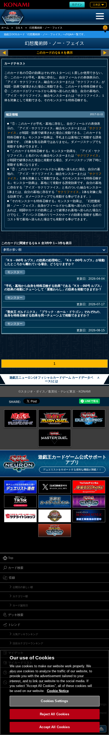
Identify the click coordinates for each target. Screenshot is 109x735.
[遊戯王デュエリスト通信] (20, 486)
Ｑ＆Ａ (19, 27)
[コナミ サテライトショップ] (20, 515)
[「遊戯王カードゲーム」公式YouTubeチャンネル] (88, 486)
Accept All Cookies (54, 727)
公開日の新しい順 (23, 587)
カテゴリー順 (20, 596)
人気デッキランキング (25, 634)
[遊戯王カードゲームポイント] (54, 501)
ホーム (5, 27)
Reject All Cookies (54, 714)
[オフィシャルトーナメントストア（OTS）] (54, 515)
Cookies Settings (54, 701)
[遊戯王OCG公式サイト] (20, 418)
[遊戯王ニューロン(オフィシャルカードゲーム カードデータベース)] (12, 16)
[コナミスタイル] (88, 515)
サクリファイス (87, 155)
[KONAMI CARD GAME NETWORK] (88, 501)
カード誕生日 (20, 605)
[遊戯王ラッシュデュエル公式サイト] (54, 418)
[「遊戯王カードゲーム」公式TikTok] (20, 501)
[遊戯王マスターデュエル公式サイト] (54, 438)
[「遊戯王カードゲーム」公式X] (54, 486)
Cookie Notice (58, 691)
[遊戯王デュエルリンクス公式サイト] (88, 418)
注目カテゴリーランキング (28, 643)
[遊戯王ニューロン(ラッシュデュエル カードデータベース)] (54, 530)
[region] (54, 692)
